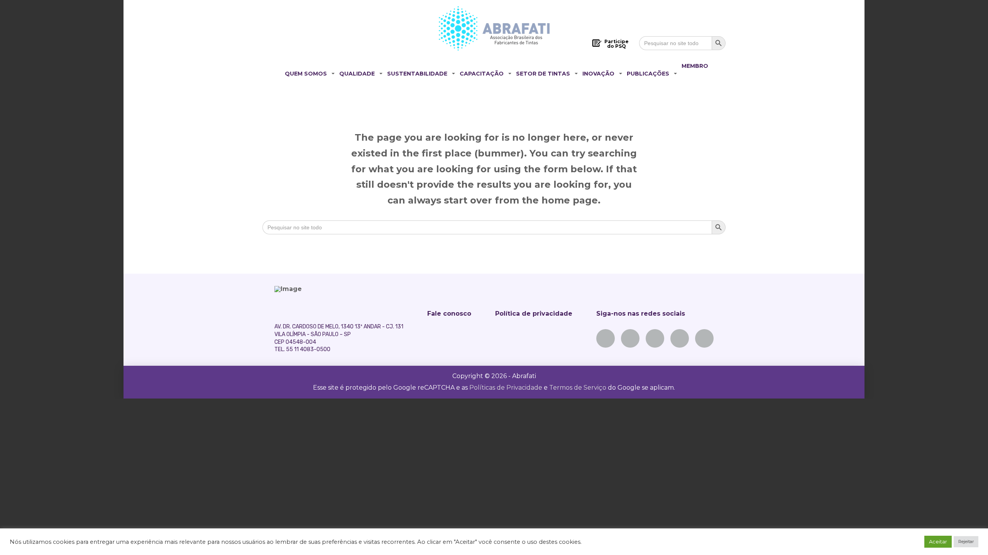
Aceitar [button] (938, 541)
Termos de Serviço (577, 387)
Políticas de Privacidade (505, 387)
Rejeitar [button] (966, 541)
